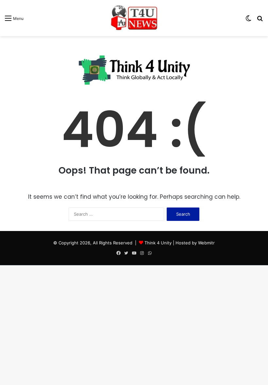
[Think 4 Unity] (134, 18)
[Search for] (260, 20)
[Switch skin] (248, 20)
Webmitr (206, 242)
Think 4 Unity (158, 242)
